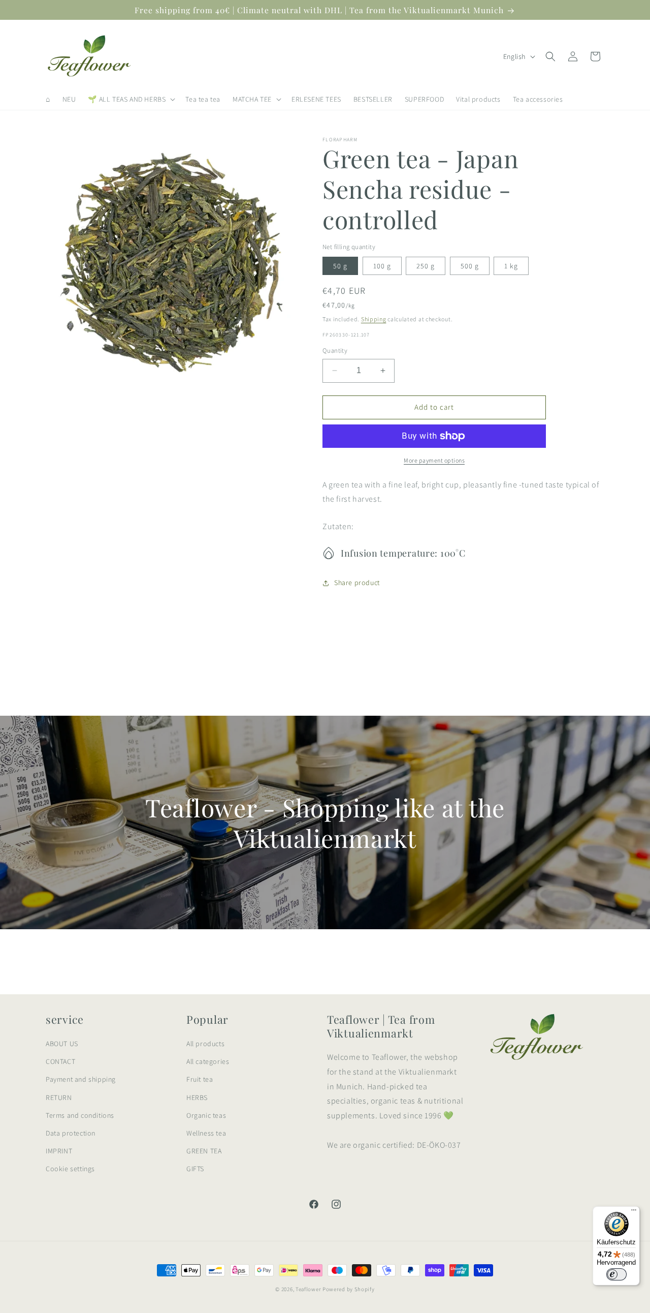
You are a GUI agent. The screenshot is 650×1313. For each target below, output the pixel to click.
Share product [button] (357, 582)
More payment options (434, 460)
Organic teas (206, 1115)
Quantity (334, 350)
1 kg (511, 265)
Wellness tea (206, 1133)
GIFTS (195, 1168)
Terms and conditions (80, 1115)
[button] (130, 99)
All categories (207, 1061)
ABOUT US (62, 1043)
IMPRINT (59, 1150)
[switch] (616, 1274)
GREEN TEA (203, 1150)
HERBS (197, 1097)
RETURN (59, 1097)
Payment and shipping (81, 1079)
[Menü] (634, 1212)
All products (205, 1043)
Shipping (373, 319)
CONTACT (60, 1061)
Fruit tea (199, 1079)
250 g (425, 265)
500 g (470, 265)
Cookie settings (70, 1168)
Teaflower (308, 1289)
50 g (340, 265)
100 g (382, 265)
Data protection (70, 1133)
